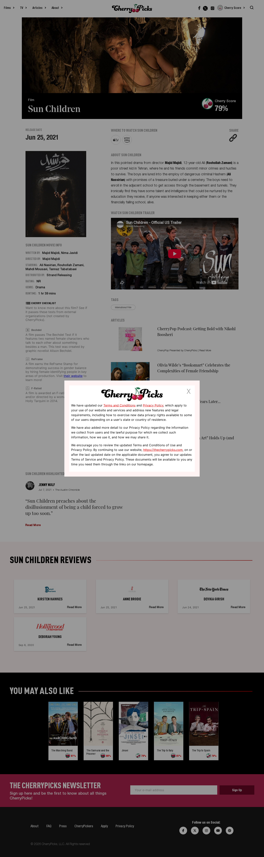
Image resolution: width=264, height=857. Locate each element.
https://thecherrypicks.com (163, 450)
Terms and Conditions (119, 405)
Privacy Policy (153, 405)
